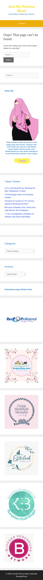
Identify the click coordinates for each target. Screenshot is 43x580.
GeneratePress (21, 576)
